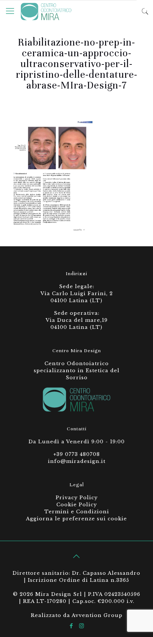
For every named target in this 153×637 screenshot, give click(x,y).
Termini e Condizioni (76, 511)
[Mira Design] (46, 11)
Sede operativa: (77, 313)
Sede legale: (76, 286)
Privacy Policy (77, 497)
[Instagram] (81, 625)
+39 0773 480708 (76, 454)
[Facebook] (71, 625)
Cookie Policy (76, 504)
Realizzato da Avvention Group (77, 615)
